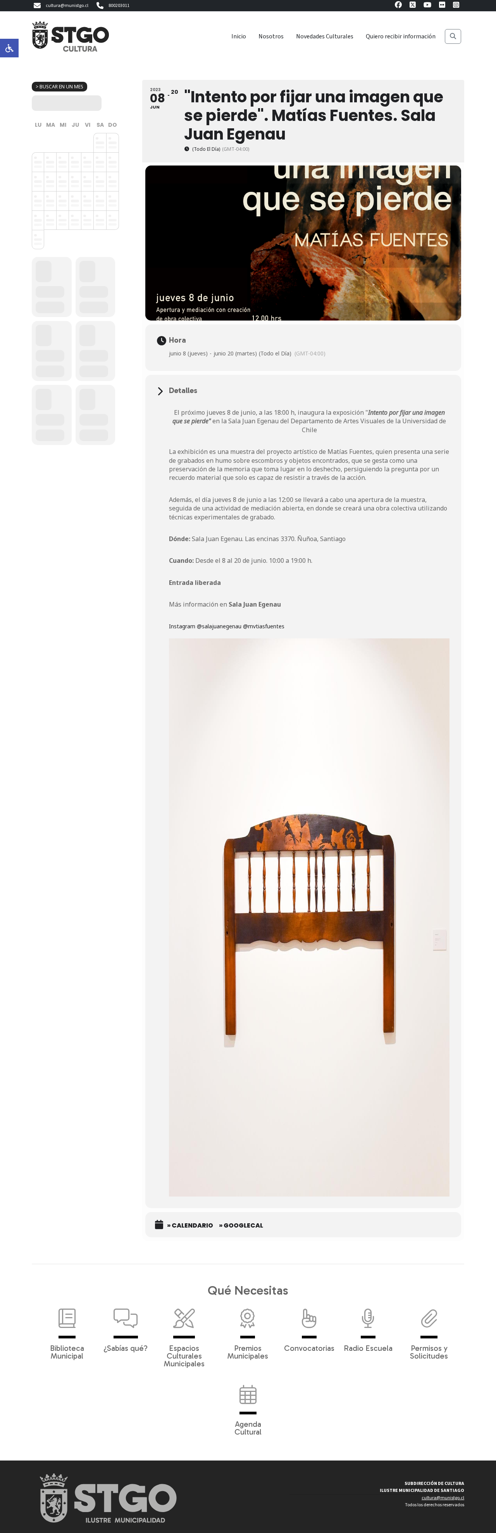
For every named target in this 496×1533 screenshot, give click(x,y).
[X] (413, 6)
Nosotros (271, 36)
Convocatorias (309, 1347)
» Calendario (190, 1226)
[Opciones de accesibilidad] (9, 48)
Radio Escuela (368, 1347)
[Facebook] (398, 6)
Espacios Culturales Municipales (184, 1355)
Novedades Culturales (324, 36)
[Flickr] (442, 6)
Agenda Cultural (248, 1427)
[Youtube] (427, 6)
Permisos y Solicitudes (429, 1351)
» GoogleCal (241, 1226)
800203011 (118, 5)
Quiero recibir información (401, 36)
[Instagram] (456, 6)
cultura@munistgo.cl (67, 5)
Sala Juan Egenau (255, 604)
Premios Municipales (247, 1351)
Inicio (238, 36)
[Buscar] (453, 36)
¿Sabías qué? (125, 1347)
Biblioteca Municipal (67, 1351)
